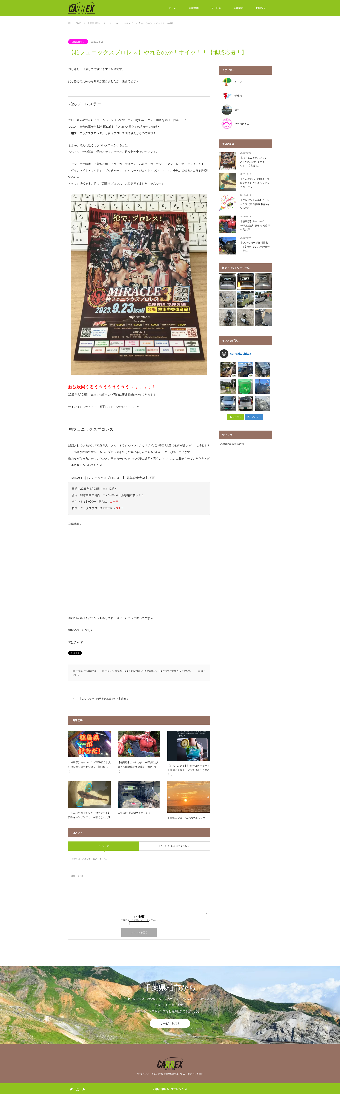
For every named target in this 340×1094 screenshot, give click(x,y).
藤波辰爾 (148, 670)
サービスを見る (170, 1023)
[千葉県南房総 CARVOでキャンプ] (188, 797)
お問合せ (261, 8)
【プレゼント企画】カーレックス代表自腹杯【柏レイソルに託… (255, 204)
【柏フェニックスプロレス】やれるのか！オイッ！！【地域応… (253, 161)
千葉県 (79, 670)
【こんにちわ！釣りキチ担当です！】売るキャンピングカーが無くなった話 (89, 815)
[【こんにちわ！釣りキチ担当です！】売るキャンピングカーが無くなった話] (89, 794)
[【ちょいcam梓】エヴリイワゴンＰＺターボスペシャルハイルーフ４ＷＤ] (245, 281)
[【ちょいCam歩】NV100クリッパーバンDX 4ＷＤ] (263, 299)
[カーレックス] (94, 8)
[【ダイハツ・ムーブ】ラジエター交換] (263, 317)
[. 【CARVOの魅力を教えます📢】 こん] (245, 369)
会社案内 (238, 8)
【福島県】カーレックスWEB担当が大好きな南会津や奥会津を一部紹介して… (89, 767)
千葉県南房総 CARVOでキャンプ (186, 818)
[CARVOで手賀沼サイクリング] (139, 794)
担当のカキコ (78, 41)
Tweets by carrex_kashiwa (231, 443)
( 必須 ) (77, 876)
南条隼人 (174, 670)
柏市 (117, 670)
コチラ (114, 501)
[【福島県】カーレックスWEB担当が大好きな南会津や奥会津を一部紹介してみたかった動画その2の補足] (139, 744)
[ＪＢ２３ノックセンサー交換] (227, 299)
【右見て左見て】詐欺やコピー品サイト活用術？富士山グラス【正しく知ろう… (188, 770)
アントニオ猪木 (161, 670)
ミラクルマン (186, 670)
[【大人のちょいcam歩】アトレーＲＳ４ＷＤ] (227, 281)
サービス (216, 8)
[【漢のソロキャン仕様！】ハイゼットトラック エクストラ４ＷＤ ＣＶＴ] (245, 299)
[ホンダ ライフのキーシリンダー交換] (245, 317)
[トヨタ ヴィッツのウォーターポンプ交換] (227, 317)
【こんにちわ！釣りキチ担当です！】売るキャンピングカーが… (255, 182)
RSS (83, 1088)
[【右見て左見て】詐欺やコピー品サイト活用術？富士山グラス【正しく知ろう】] (188, 746)
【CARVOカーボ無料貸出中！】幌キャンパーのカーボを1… (255, 246)
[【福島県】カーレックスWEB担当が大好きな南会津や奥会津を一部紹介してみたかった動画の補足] (89, 744)
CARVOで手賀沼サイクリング (134, 812)
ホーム (172, 8)
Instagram (77, 1088)
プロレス (109, 670)
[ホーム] (69, 17)
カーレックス (178, 1089)
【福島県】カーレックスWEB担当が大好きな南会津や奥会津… (255, 225)
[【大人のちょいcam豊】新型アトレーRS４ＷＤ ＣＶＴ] (263, 281)
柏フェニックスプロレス (131, 670)
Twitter (70, 1088)
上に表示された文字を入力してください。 (139, 920)
